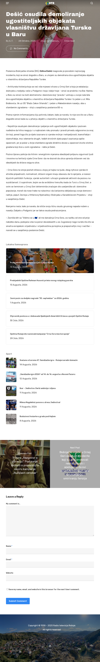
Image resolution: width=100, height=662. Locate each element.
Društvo (45, 41)
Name (9, 546)
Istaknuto (54, 41)
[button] (7, 3)
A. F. (11, 41)
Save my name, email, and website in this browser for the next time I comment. (44, 589)
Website (9, 573)
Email (9, 559)
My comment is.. (13, 504)
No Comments (20, 48)
